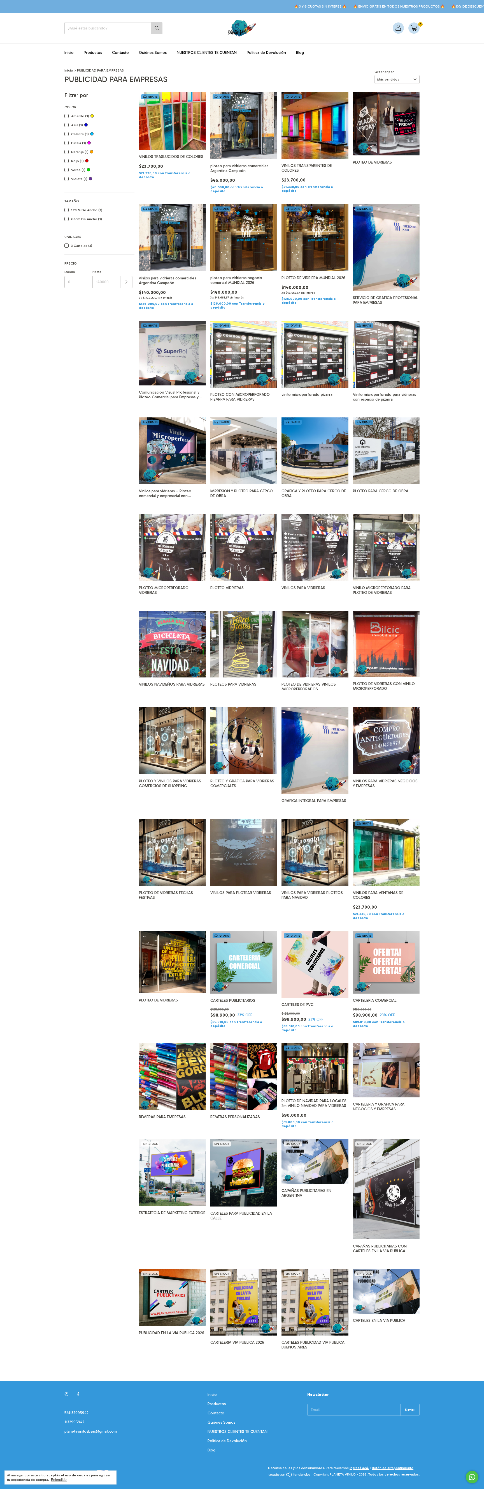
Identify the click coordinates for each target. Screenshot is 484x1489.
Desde (69, 272)
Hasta (96, 272)
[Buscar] (156, 28)
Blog (300, 52)
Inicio (69, 52)
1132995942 (74, 1422)
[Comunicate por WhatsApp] (472, 1477)
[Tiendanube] (289, 1476)
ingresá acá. (359, 1468)
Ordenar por (384, 72)
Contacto (120, 52)
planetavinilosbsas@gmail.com (90, 1431)
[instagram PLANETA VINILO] (66, 1394)
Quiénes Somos (153, 52)
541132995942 (76, 1412)
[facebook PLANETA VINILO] (78, 1394)
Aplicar (126, 282)
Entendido (59, 1480)
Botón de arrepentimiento (392, 1468)
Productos (93, 52)
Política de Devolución (266, 52)
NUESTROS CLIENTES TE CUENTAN (207, 52)
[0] (414, 28)
